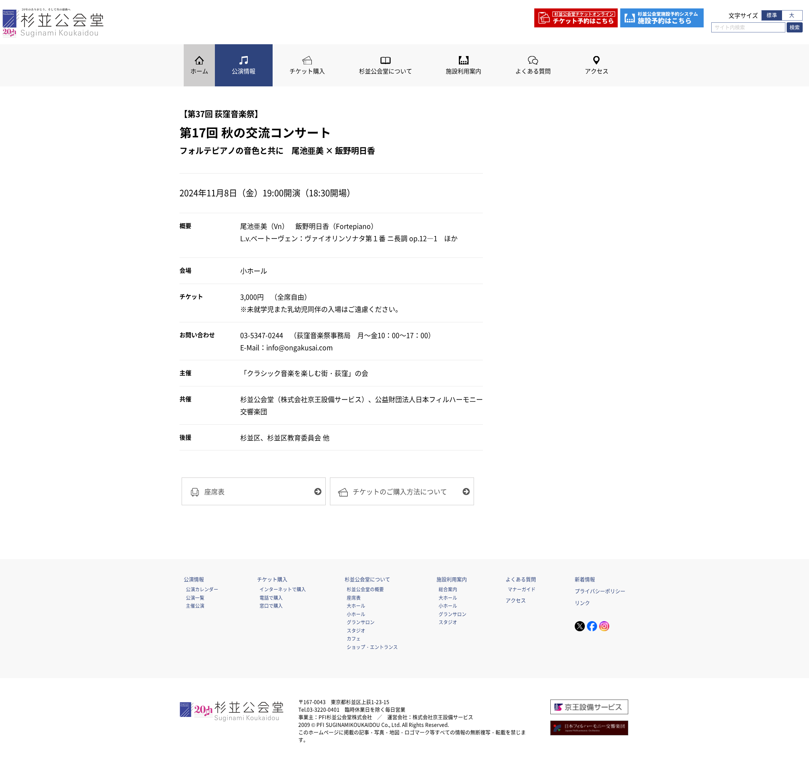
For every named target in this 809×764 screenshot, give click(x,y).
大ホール (356, 605)
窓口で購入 (271, 605)
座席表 (354, 597)
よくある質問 (533, 71)
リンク (582, 603)
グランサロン (361, 622)
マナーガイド (522, 589)
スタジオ (356, 630)
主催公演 (195, 605)
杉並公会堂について (385, 71)
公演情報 (243, 71)
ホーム (199, 71)
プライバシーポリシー (600, 591)
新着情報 (585, 579)
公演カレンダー (202, 589)
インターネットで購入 (283, 589)
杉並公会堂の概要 (365, 589)
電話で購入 (271, 597)
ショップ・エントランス (372, 646)
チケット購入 (307, 71)
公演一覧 (195, 597)
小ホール (356, 614)
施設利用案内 (463, 71)
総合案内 (448, 589)
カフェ (354, 638)
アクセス (596, 71)
